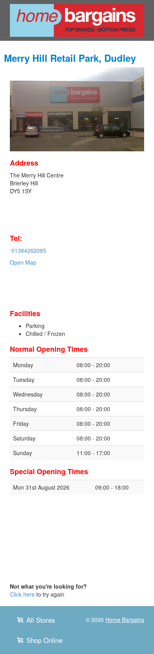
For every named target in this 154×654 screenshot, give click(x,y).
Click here (22, 594)
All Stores (40, 620)
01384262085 (28, 250)
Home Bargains (124, 619)
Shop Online (44, 640)
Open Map (23, 262)
